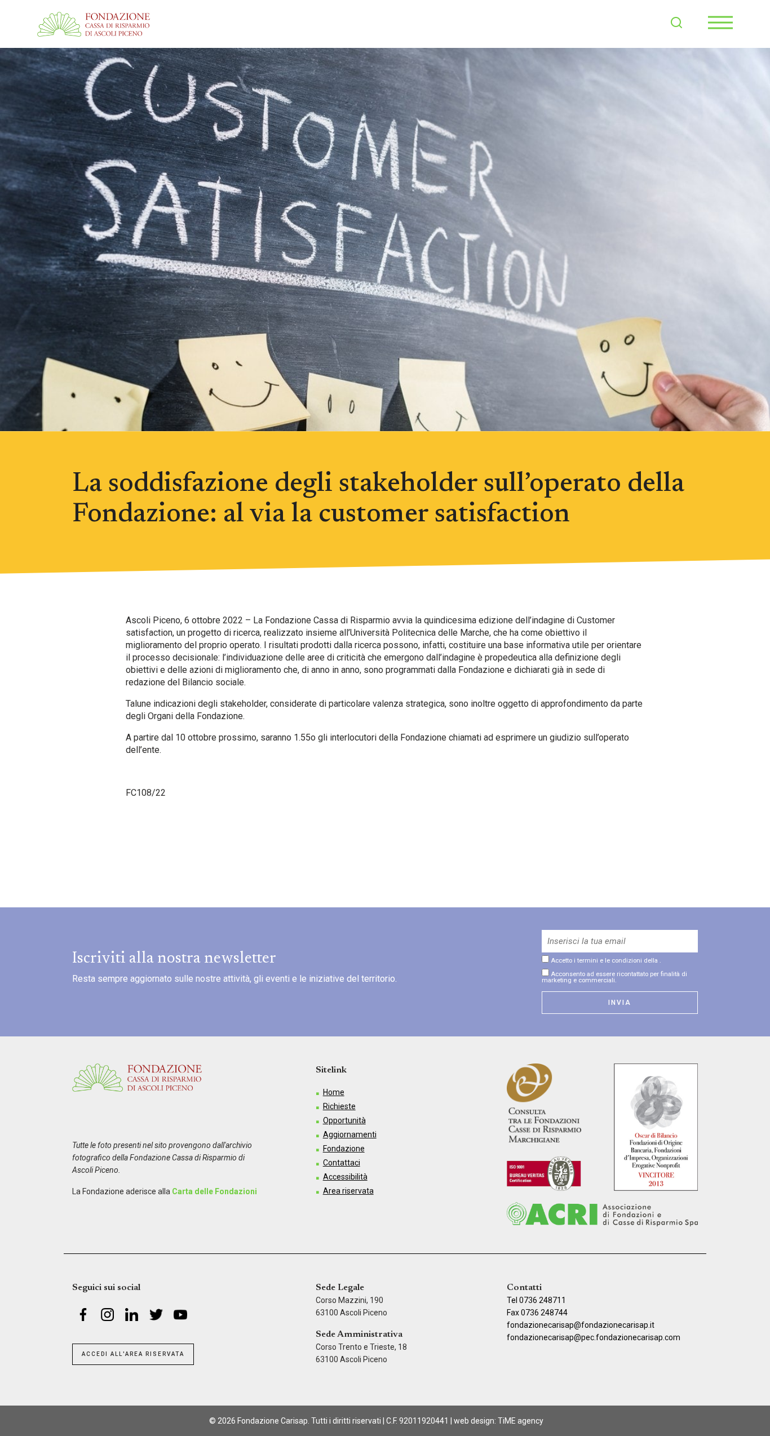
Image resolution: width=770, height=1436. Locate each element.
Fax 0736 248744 (537, 1312)
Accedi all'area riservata (133, 1354)
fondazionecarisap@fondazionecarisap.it (580, 1324)
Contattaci (341, 1162)
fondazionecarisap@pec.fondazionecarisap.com (593, 1337)
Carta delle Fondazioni (214, 1191)
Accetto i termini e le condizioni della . (605, 960)
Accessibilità (345, 1176)
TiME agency (520, 1420)
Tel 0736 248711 (536, 1300)
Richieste (339, 1106)
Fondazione (344, 1148)
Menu (720, 22)
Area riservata (348, 1190)
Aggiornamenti (350, 1134)
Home (333, 1092)
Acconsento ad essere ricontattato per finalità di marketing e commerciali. (614, 976)
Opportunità (344, 1120)
